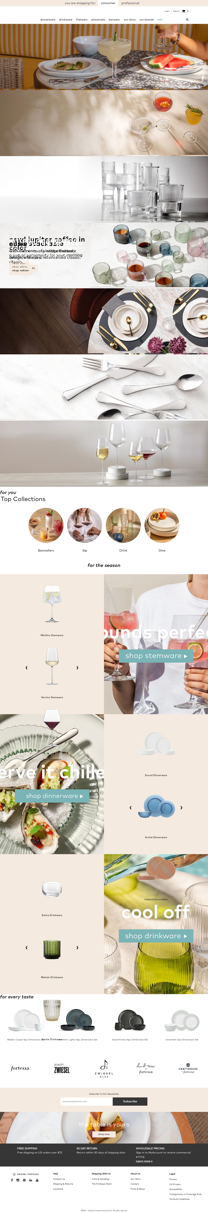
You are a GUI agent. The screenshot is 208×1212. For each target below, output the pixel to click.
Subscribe (130, 1101)
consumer (108, 3)
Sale (160, 19)
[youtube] (38, 1181)
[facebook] (13, 1181)
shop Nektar (20, 270)
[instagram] (19, 1181)
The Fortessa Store (102, 1184)
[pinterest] (25, 1181)
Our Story (130, 19)
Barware (114, 19)
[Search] (187, 19)
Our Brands (146, 19)
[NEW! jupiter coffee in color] (104, 286)
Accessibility (175, 1189)
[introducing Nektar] (104, 485)
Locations (58, 1189)
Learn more (144, 1161)
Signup (176, 11)
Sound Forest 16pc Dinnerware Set (130, 1040)
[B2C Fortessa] (26, 1174)
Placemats (98, 19)
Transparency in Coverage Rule (185, 1194)
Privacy (173, 1179)
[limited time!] (104, 88)
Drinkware (65, 19)
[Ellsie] (104, 419)
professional (130, 3)
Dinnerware (47, 19)
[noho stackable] (104, 220)
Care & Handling (100, 1179)
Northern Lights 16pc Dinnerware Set (78, 1040)
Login (167, 11)
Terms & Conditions (179, 1199)
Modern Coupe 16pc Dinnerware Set (26, 1040)
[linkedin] (31, 1181)
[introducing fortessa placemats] (104, 353)
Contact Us (59, 1179)
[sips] (104, 154)
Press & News (138, 1189)
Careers (135, 1184)
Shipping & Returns (63, 1184)
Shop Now (104, 1134)
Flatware (82, 19)
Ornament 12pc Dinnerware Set (182, 1040)
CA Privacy (175, 1184)
